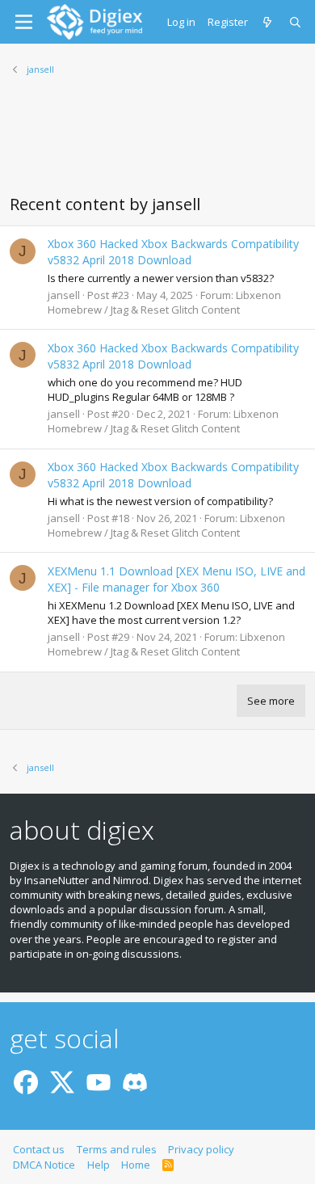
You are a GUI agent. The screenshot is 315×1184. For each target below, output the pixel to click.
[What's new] (268, 21)
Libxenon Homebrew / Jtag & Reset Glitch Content (164, 302)
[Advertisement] (157, 144)
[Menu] (24, 22)
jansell (64, 295)
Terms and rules (117, 1149)
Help (98, 1164)
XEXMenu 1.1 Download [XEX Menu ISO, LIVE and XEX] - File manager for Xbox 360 (176, 579)
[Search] (296, 21)
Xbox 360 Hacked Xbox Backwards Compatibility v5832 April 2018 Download (173, 252)
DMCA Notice (44, 1164)
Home (135, 1164)
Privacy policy (201, 1149)
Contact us (39, 1149)
